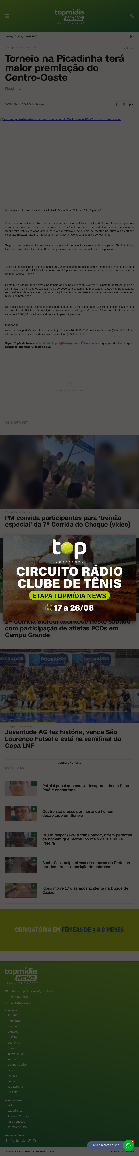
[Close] (136, 535)
